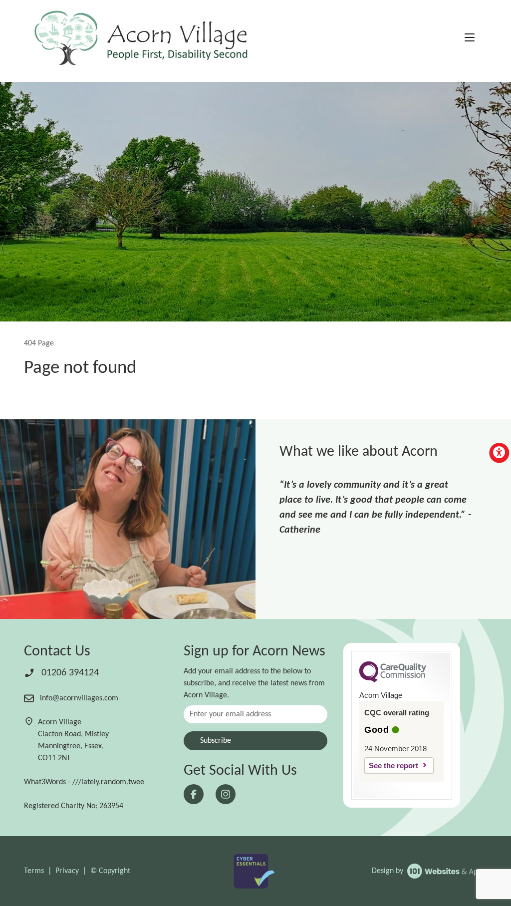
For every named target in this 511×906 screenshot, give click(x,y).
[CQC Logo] (392, 680)
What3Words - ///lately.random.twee (84, 782)
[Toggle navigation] (469, 38)
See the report (393, 765)
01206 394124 (69, 673)
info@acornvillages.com (78, 698)
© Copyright (110, 871)
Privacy (67, 871)
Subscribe (215, 741)
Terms (34, 871)
